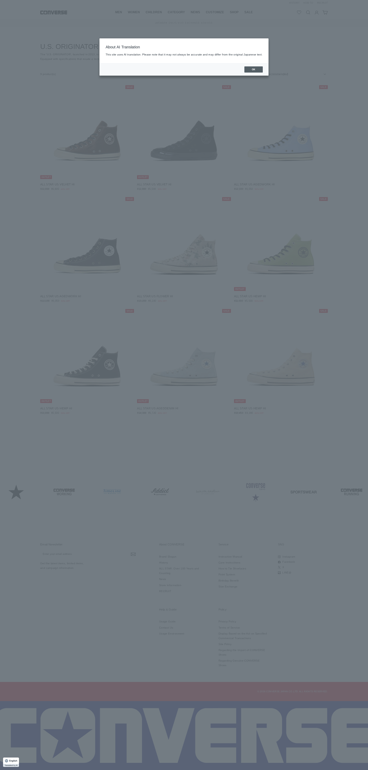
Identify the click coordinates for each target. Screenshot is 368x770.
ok (253, 69)
